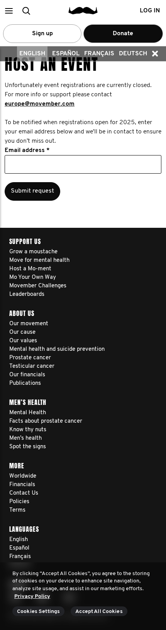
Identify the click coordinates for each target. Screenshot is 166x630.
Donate (123, 34)
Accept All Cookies (99, 612)
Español (66, 54)
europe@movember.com (40, 104)
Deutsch (133, 54)
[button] (8, 10)
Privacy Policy (32, 596)
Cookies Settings (38, 612)
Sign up (42, 34)
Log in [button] (150, 11)
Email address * (27, 150)
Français (99, 54)
